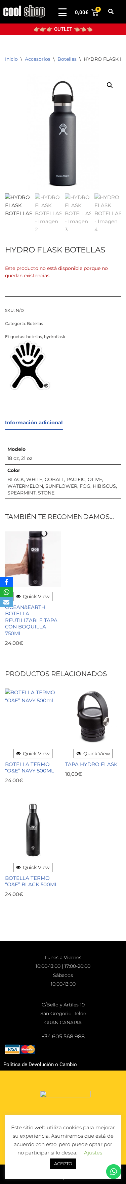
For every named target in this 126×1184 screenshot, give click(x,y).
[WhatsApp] (6, 592)
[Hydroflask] (30, 366)
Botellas (67, 59)
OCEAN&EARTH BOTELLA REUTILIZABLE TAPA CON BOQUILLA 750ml (31, 620)
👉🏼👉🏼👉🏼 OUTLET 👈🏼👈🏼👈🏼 (63, 29)
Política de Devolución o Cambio (40, 1064)
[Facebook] (6, 582)
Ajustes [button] (93, 1152)
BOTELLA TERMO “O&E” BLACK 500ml (31, 881)
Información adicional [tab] (34, 422)
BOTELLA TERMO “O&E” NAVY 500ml (29, 767)
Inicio (11, 59)
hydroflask (54, 336)
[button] (111, 12)
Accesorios (37, 59)
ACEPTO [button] (63, 1163)
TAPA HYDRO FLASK (91, 764)
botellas (34, 336)
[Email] (6, 602)
